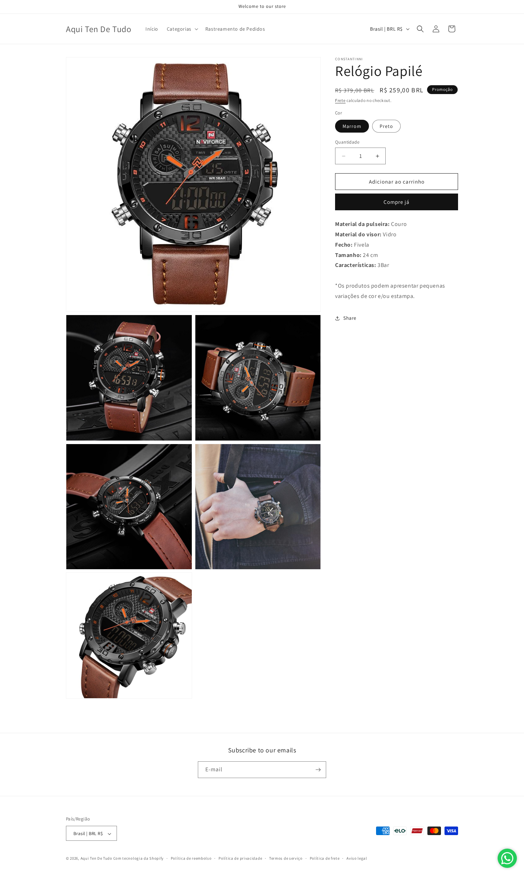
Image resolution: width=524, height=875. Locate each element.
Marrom (352, 126)
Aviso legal (356, 858)
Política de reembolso (191, 858)
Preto (386, 126)
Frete (340, 100)
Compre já (397, 202)
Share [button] (349, 318)
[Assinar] (318, 769)
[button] (182, 28)
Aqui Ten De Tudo (96, 858)
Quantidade (347, 142)
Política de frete (325, 858)
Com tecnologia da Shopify (138, 858)
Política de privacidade (240, 858)
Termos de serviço (286, 858)
